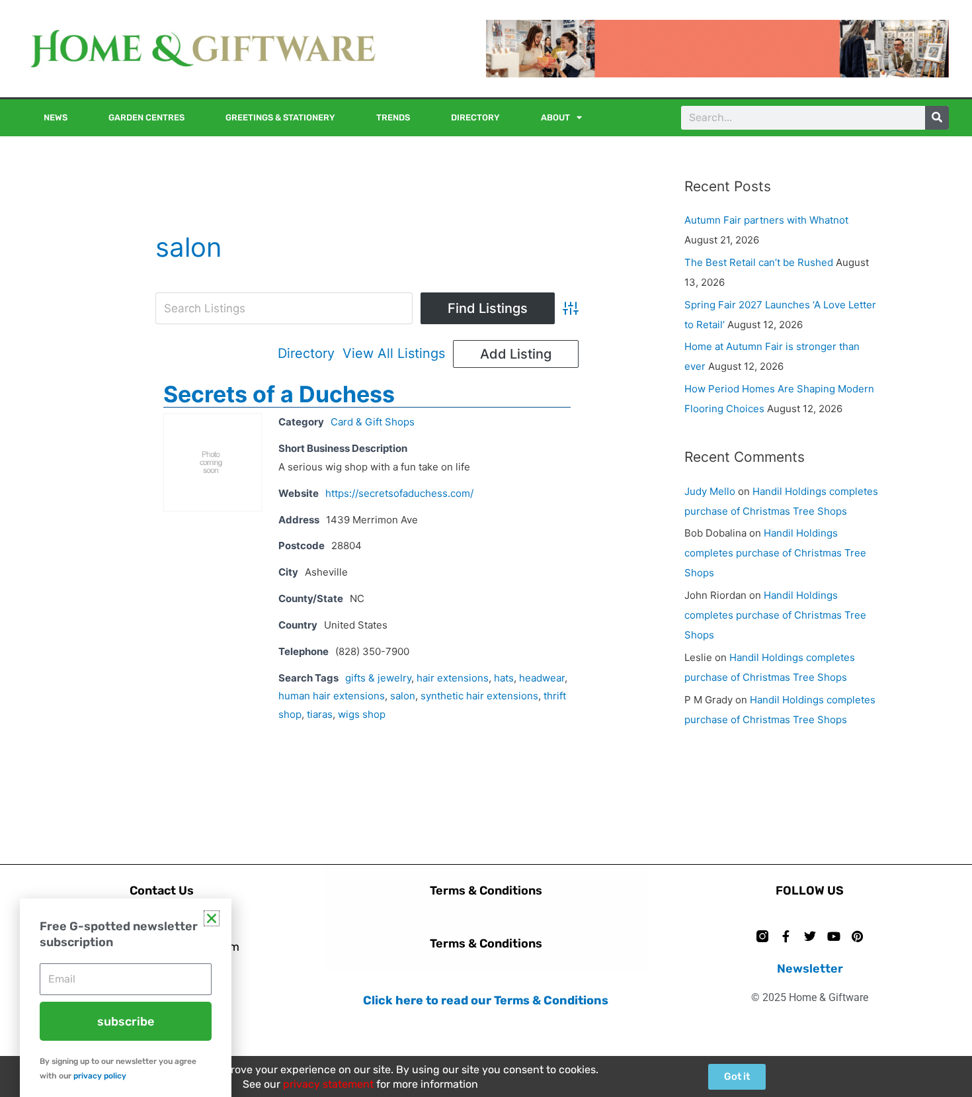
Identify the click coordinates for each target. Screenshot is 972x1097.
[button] (211, 918)
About (555, 117)
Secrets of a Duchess (279, 394)
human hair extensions (331, 695)
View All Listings (394, 353)
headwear (542, 678)
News (55, 117)
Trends (393, 117)
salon (402, 695)
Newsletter (810, 968)
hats (504, 678)
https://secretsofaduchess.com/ (399, 493)
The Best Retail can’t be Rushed (758, 262)
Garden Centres (146, 117)
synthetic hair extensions (479, 695)
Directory (475, 117)
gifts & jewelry (378, 678)
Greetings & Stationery (280, 117)
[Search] (937, 118)
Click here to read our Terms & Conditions (485, 1000)
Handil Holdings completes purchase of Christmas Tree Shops (775, 553)
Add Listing (515, 354)
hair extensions (453, 678)
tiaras (320, 714)
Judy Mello (709, 491)
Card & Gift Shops (373, 422)
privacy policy (99, 1075)
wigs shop (361, 714)
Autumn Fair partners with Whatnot (766, 220)
